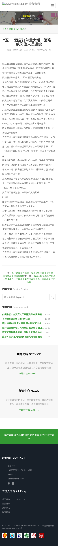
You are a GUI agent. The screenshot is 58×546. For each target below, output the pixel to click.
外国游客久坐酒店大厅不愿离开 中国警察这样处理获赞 (23, 314)
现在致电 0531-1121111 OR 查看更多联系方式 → (29, 436)
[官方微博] (9, 483)
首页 (4, 29)
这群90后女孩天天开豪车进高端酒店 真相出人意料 (23, 336)
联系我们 (6, 512)
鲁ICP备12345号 (15, 528)
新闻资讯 (13, 29)
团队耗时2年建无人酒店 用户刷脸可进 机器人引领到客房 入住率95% (23, 323)
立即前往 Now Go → (29, 373)
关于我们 (6, 499)
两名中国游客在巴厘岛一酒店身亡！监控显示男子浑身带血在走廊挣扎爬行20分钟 (29, 279)
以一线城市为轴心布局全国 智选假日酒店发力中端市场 (23, 328)
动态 (22, 29)
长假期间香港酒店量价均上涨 (16, 319)
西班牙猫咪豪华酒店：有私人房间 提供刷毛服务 (23, 332)
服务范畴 (6, 504)
